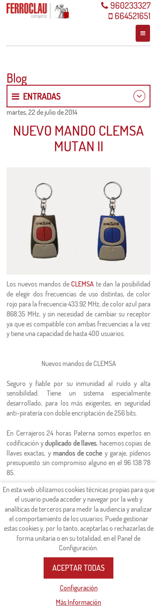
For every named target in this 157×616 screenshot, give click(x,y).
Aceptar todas (78, 568)
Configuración (79, 587)
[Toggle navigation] (143, 33)
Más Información (78, 602)
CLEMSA (82, 284)
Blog (17, 77)
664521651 (132, 15)
